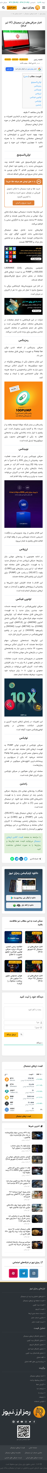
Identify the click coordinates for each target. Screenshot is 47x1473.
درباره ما (41, 1393)
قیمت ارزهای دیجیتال (23, 1116)
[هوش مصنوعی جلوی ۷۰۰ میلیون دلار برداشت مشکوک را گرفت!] (13, 966)
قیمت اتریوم (39, 1309)
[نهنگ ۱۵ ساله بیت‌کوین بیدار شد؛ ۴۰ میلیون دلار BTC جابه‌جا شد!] (37, 1184)
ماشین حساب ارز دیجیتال (33, 1452)
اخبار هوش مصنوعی (15, 962)
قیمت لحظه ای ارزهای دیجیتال (33, 1300)
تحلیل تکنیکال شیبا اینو (36, 1349)
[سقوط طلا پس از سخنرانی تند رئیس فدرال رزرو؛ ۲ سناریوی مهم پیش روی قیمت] (37, 1219)
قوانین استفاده (39, 1401)
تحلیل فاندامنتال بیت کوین (35, 1353)
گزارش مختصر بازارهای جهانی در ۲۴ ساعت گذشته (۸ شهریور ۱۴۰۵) (18, 1158)
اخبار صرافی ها (23, 59)
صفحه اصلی (33, 1447)
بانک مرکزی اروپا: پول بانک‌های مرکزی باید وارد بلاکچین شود (18, 1206)
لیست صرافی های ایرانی (34, 1457)
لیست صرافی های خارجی (13, 1457)
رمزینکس (37, 85)
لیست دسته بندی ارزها (36, 1313)
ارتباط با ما (40, 1388)
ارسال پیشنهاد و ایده (37, 1380)
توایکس (38, 101)
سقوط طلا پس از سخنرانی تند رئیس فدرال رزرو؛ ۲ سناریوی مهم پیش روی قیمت (18, 1218)
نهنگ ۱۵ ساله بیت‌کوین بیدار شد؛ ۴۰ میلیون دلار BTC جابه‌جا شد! (18, 1182)
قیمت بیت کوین (38, 1305)
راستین (38, 104)
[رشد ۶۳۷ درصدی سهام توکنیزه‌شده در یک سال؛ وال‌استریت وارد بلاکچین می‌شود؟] (37, 1136)
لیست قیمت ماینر (38, 1322)
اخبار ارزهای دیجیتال (37, 1376)
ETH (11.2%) (24, 2)
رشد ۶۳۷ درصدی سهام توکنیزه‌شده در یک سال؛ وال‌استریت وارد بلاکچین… (17, 1135)
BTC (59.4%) (13, 2)
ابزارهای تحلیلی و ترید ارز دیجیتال (32, 1296)
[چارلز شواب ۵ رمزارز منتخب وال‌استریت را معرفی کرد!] (37, 1149)
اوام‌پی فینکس (35, 97)
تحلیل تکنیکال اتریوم (37, 1344)
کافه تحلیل (40, 1357)
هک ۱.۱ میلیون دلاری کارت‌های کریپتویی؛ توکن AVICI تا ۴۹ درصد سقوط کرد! (17, 1170)
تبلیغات (41, 1397)
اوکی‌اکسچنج (36, 82)
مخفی (26, 76)
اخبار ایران (15, 59)
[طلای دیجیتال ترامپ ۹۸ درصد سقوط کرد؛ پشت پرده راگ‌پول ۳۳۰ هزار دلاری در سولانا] (37, 1232)
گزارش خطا (40, 1384)
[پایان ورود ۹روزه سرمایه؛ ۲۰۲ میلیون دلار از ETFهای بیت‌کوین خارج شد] (37, 1195)
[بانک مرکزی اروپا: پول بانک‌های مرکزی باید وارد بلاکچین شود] (37, 1208)
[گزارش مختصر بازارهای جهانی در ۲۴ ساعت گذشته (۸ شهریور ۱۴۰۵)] (37, 1160)
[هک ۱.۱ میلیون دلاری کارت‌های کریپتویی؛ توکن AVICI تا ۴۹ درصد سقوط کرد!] (37, 1171)
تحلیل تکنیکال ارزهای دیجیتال (33, 1336)
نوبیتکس (37, 89)
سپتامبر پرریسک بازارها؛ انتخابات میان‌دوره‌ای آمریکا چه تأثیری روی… (18, 1244)
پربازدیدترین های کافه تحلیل (34, 1361)
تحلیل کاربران (12, 8)
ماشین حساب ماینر (37, 1317)
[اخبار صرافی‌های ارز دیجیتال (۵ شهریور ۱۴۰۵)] (34, 937)
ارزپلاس (38, 93)
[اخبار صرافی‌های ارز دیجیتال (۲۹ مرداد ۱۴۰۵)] (34, 966)
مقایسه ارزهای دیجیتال (13, 1452)
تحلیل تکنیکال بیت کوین (35, 1340)
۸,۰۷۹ (39, 2)
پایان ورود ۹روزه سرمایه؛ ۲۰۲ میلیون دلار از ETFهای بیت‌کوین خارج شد (18, 1194)
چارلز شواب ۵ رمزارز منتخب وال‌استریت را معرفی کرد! (20, 1146)
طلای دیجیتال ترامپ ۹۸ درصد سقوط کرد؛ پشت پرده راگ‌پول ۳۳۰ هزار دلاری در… (17, 1231)
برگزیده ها (7, 59)
